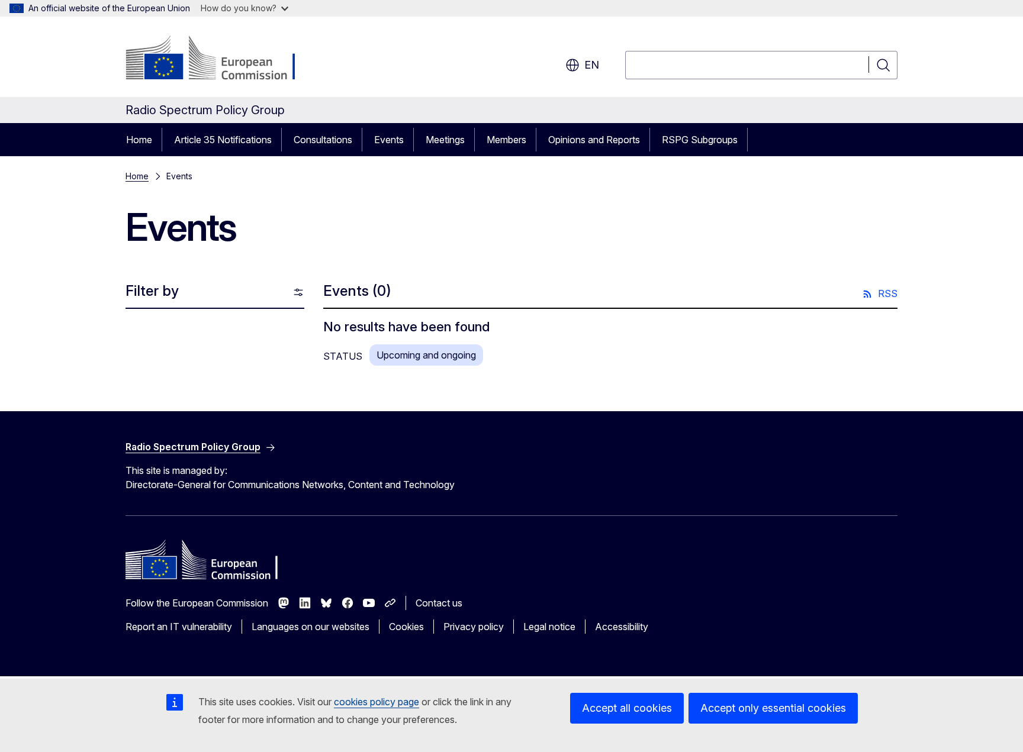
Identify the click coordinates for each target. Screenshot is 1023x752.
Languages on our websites (310, 626)
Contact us (439, 603)
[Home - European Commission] (221, 59)
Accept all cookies (627, 708)
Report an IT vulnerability (179, 626)
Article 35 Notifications (223, 140)
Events (389, 140)
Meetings (445, 140)
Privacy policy (473, 626)
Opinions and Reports (594, 140)
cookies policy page (376, 702)
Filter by (152, 290)
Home (139, 140)
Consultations (323, 140)
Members (506, 140)
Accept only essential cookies (773, 708)
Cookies (406, 626)
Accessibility (621, 626)
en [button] (591, 65)
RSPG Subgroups (700, 140)
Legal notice (549, 626)
